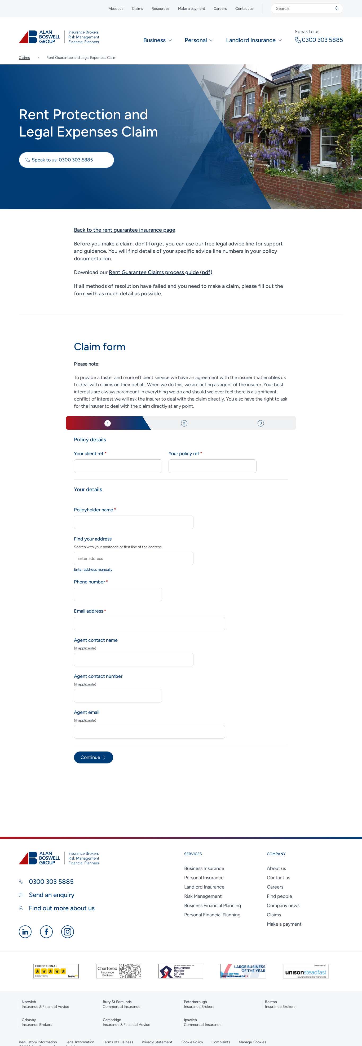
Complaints (220, 1042)
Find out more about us (61, 908)
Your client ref (89, 453)
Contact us (244, 8)
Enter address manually (93, 569)
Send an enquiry (50, 895)
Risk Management (203, 896)
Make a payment (191, 8)
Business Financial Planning (212, 905)
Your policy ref (184, 453)
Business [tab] (154, 40)
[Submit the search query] (337, 8)
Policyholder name (93, 510)
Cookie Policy (192, 1042)
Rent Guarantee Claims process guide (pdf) (160, 272)
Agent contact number (98, 676)
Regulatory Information (38, 1042)
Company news (283, 905)
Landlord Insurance (204, 887)
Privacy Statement (157, 1042)
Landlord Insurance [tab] (251, 40)
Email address (88, 611)
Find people (279, 896)
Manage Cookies (252, 1042)
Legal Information (79, 1042)
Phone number (89, 582)
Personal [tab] (196, 40)
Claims (137, 8)
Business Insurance (204, 868)
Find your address (93, 539)
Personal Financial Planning (212, 915)
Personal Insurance (204, 878)
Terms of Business (118, 1042)
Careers (220, 8)
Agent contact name (96, 640)
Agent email (86, 712)
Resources (161, 8)
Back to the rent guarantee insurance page (124, 230)
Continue (90, 757)
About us (116, 8)
